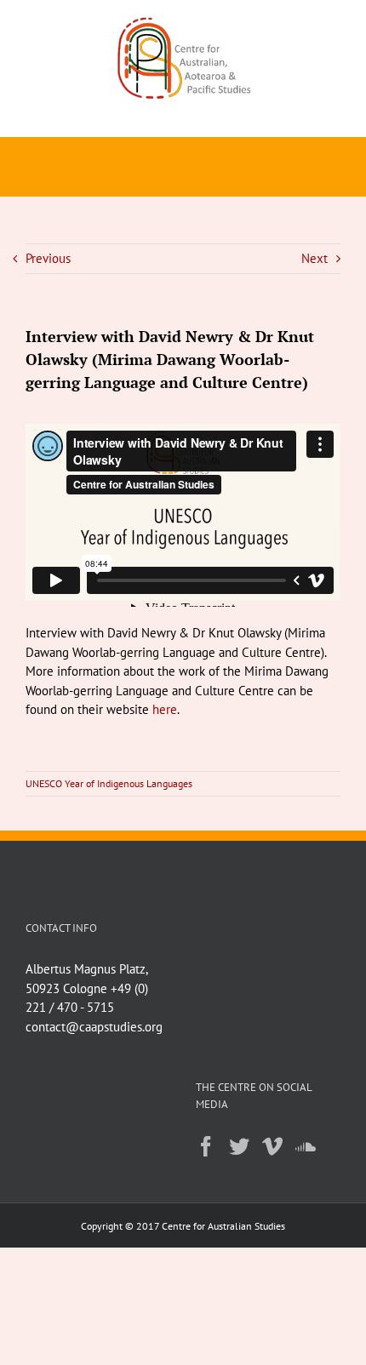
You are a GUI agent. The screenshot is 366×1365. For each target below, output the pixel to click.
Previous (48, 258)
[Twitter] (239, 1146)
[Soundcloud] (305, 1146)
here (164, 709)
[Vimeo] (272, 1146)
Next (314, 258)
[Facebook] (206, 1146)
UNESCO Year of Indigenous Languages (109, 783)
